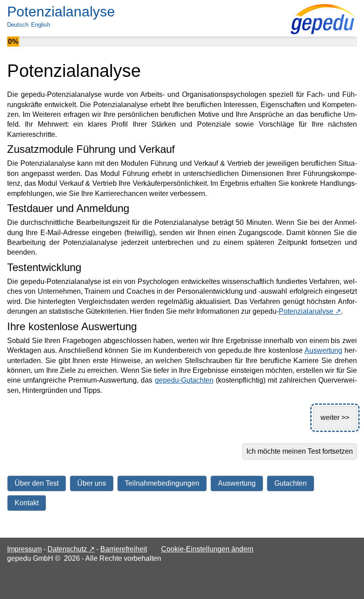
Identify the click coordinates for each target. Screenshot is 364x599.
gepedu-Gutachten (184, 380)
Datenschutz (71, 549)
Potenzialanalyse (310, 311)
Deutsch (17, 24)
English (40, 24)
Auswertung (323, 350)
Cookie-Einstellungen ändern (207, 549)
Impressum (24, 549)
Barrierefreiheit (123, 549)
